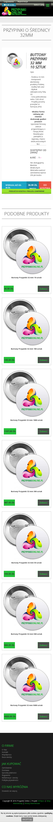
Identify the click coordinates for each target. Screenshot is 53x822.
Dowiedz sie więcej (9, 791)
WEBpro (41, 801)
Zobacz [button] (43, 288)
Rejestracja (23, 1)
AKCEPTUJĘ (27, 819)
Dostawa (5, 770)
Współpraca (6, 754)
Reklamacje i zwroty (10, 777)
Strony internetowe (32, 803)
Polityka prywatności (10, 780)
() (10, 5)
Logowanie (9, 1)
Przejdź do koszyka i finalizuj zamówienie (26, 191)
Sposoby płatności (9, 773)
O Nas (4, 749)
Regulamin (6, 775)
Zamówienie (7, 768)
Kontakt (5, 752)
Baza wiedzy (7, 757)
